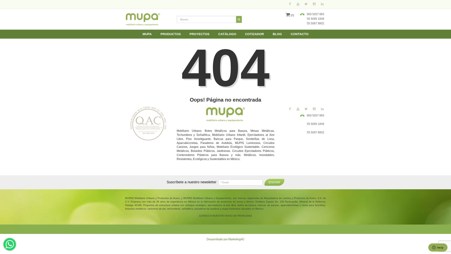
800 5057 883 (315, 14)
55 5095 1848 (315, 18)
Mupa (147, 34)
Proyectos (199, 34)
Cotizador (254, 34)
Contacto (299, 34)
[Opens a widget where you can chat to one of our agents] (437, 247)
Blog (277, 34)
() (292, 15)
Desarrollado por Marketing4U (225, 239)
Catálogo (227, 34)
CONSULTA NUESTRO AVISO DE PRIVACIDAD (225, 215)
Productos (170, 34)
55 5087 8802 (315, 23)
